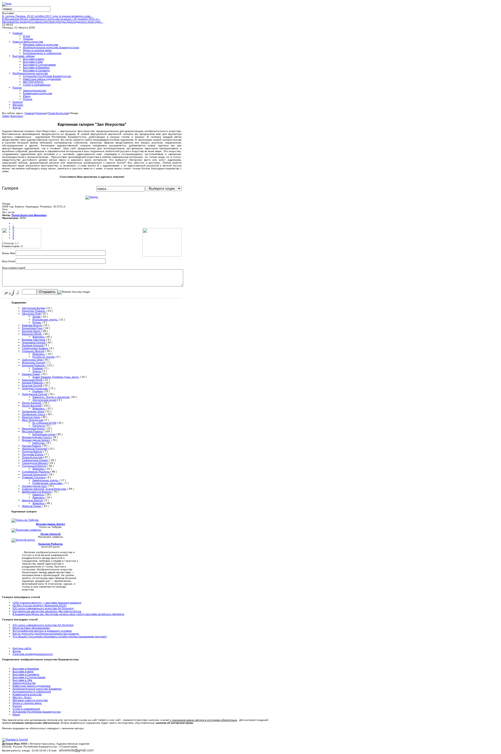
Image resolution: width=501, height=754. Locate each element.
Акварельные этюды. (45, 480)
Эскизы (36, 371)
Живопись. (38, 353)
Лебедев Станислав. (35, 388)
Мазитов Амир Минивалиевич (31, 627)
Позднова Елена (32, 454)
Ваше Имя (8, 253)
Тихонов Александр (34, 474)
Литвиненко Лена (33, 411)
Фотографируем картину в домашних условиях (42, 630)
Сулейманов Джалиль (36, 471)
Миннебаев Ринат (33, 428)
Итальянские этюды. (45, 319)
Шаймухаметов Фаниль (36, 491)
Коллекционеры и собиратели (32, 691)
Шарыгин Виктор (32, 500)
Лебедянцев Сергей (34, 394)
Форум (17, 651)
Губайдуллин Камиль (35, 348)
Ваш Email (8, 261)
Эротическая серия (44, 399)
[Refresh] (74, 292)
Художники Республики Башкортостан (37, 711)
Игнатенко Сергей (33, 362)
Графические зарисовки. (47, 483)
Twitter (6, 116)
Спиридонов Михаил (35, 463)
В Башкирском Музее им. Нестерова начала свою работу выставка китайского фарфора (68, 614)
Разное (17, 705)
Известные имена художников (31, 685)
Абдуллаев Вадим (33, 308)
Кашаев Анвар (31, 374)
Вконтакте (16, 116)
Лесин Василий (31, 405)
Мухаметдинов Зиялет (36, 440)
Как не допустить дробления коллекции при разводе (46, 633)
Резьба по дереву (43, 356)
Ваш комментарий (13, 267)
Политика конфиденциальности (33, 654)
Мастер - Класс (22, 697)
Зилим (36, 316)
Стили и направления (26, 708)
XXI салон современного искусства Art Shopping (43, 608)
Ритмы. (36, 322)
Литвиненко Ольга (33, 414)
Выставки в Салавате (26, 674)
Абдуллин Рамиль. (34, 310)
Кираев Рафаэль (32, 382)
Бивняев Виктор (32, 325)
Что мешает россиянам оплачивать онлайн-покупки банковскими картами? (60, 636)
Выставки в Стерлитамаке (29, 677)
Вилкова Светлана (33, 339)
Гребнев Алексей (33, 345)
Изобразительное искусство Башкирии (37, 688)
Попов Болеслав (58, 113)
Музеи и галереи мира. (27, 703)
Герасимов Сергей (34, 342)
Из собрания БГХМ (44, 422)
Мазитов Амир (31, 417)
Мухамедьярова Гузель (36, 437)
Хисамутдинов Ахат (34, 485)
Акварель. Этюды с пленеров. (51, 397)
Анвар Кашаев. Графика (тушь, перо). (55, 376)
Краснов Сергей (32, 385)
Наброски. (38, 442)
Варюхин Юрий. (32, 333)
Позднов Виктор (32, 451)
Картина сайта (22, 648)
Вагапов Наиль (31, 331)
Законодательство (24, 682)
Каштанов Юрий (32, 379)
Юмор (16, 714)
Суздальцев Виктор (34, 465)
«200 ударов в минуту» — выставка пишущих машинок (47, 602)
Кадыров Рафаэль (33, 365)
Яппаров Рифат (31, 506)
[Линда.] (91, 196)
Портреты (38, 425)
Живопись (38, 336)
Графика (37, 368)
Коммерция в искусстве (27, 694)
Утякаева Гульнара (33, 477)
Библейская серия (43, 434)
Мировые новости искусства (30, 700)
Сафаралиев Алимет (35, 460)
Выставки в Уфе (22, 680)
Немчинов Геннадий (34, 448)
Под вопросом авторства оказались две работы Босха (47, 611)
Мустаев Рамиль (32, 431)
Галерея (41, 113)
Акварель (38, 494)
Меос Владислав (32, 419)
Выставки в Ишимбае (26, 668)
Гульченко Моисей (33, 351)
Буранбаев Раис (32, 328)
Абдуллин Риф (31, 313)
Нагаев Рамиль (31, 445)
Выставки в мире (23, 671)
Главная (29, 113)
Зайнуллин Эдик (32, 359)
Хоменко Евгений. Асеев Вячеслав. (44, 488)
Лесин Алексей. (32, 402)
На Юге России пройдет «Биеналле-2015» (40, 605)
